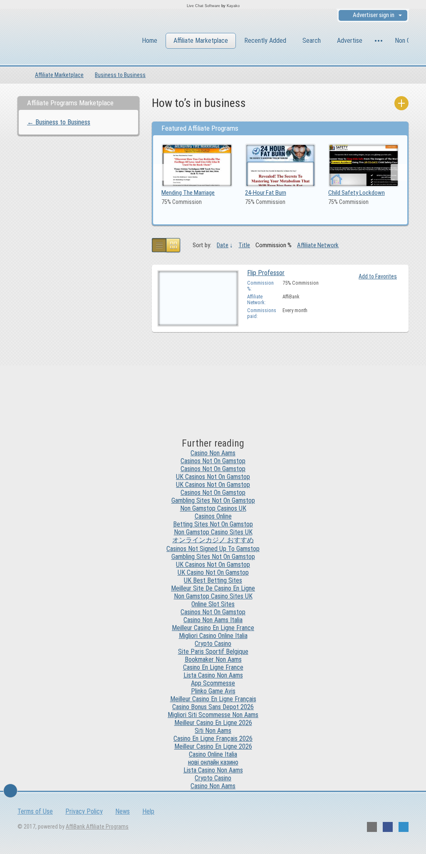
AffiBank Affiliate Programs (97, 826)
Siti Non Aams (213, 731)
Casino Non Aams (213, 453)
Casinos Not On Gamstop (213, 461)
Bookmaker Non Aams (213, 659)
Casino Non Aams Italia (213, 620)
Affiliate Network (318, 245)
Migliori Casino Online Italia (213, 636)
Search (311, 41)
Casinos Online (213, 516)
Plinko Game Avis (213, 691)
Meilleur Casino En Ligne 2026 (213, 723)
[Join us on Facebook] (388, 827)
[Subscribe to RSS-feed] (372, 827)
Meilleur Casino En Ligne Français (213, 699)
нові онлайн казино (213, 762)
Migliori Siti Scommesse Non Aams (213, 715)
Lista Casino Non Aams (213, 675)
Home (149, 41)
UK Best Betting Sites (213, 580)
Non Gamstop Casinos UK (213, 508)
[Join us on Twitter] (404, 827)
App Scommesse (213, 683)
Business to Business (120, 75)
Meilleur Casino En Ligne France (213, 628)
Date (222, 245)
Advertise (349, 41)
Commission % (273, 245)
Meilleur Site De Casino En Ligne (213, 588)
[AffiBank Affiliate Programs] (63, 42)
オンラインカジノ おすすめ (213, 540)
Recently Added (265, 41)
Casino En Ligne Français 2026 (213, 738)
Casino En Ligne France (213, 667)
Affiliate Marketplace (200, 41)
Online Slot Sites (213, 604)
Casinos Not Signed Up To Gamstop (213, 549)
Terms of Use (35, 811)
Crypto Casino (213, 644)
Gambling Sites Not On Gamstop (213, 500)
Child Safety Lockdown (356, 192)
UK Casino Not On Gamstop (213, 572)
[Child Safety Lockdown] (363, 165)
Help (148, 811)
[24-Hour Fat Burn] (280, 165)
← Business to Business (58, 122)
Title (244, 245)
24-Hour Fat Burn (265, 192)
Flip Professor (266, 273)
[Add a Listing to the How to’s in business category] (401, 103)
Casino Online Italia (213, 754)
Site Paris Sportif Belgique (213, 651)
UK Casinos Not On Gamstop (213, 477)
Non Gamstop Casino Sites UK (213, 532)
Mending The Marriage (188, 192)
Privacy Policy (84, 811)
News (122, 811)
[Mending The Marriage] (196, 165)
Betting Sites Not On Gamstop (213, 524)
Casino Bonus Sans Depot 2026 (213, 707)
